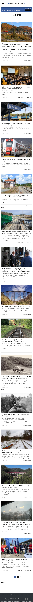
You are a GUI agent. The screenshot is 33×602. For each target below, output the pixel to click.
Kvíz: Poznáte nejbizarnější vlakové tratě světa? (16, 306)
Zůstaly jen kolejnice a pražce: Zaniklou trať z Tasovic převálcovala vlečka (15, 452)
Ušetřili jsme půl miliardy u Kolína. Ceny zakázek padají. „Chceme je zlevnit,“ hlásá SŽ (16, 88)
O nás (16, 597)
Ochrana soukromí (25, 594)
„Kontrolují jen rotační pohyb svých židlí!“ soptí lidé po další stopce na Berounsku (16, 124)
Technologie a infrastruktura (24, 97)
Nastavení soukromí (7, 594)
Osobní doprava (27, 60)
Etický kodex (16, 594)
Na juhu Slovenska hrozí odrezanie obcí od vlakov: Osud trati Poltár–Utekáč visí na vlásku (16, 196)
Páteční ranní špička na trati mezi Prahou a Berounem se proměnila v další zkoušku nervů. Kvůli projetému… (16, 128)
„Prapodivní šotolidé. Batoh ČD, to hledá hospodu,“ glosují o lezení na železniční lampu (16, 523)
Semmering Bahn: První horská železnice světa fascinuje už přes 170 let (16, 487)
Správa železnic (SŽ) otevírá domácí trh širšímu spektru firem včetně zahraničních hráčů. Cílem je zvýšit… (15, 92)
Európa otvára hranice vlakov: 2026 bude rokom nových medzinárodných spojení (16, 160)
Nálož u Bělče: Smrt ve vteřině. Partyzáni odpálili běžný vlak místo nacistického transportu (16, 377)
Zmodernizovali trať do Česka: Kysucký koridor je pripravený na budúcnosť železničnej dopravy (16, 232)
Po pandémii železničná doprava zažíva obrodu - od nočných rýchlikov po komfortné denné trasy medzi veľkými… (16, 164)
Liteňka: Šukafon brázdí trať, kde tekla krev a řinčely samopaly (15, 415)
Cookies (11, 597)
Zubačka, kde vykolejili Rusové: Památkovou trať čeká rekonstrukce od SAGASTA (15, 340)
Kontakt (21, 597)
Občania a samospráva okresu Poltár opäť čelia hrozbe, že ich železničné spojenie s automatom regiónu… (15, 200)
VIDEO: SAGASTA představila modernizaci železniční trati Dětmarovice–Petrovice (14, 560)
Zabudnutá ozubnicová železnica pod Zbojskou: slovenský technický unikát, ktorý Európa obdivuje (16, 46)
